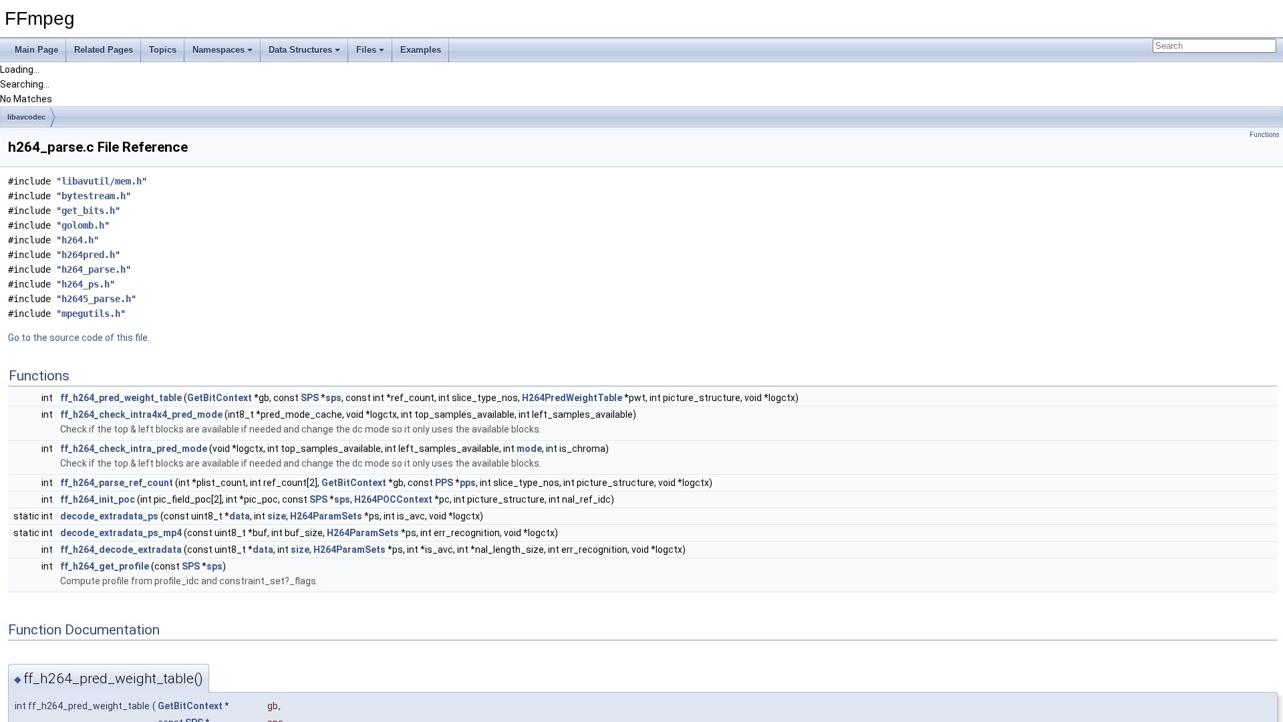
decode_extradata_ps (109, 516)
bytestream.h (93, 196)
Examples (420, 50)
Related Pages (103, 50)
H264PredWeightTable (572, 397)
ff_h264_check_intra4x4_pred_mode (141, 414)
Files (366, 50)
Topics (162, 50)
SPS (310, 397)
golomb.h (82, 225)
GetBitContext (219, 397)
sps (333, 397)
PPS (444, 482)
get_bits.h (88, 210)
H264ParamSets (326, 516)
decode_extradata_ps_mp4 (121, 532)
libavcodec (26, 117)
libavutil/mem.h (101, 181)
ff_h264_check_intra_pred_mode (133, 448)
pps (468, 482)
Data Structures (300, 50)
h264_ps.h (85, 284)
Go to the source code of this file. (79, 337)
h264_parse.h (93, 269)
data (239, 516)
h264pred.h (88, 254)
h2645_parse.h (96, 298)
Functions (1265, 134)
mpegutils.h (90, 313)
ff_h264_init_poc (97, 499)
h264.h (77, 240)
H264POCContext (393, 499)
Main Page (36, 50)
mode (529, 448)
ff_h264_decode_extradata (121, 549)
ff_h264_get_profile (104, 566)
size (276, 516)
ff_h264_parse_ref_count (116, 482)
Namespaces (218, 50)
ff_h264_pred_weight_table (121, 397)
